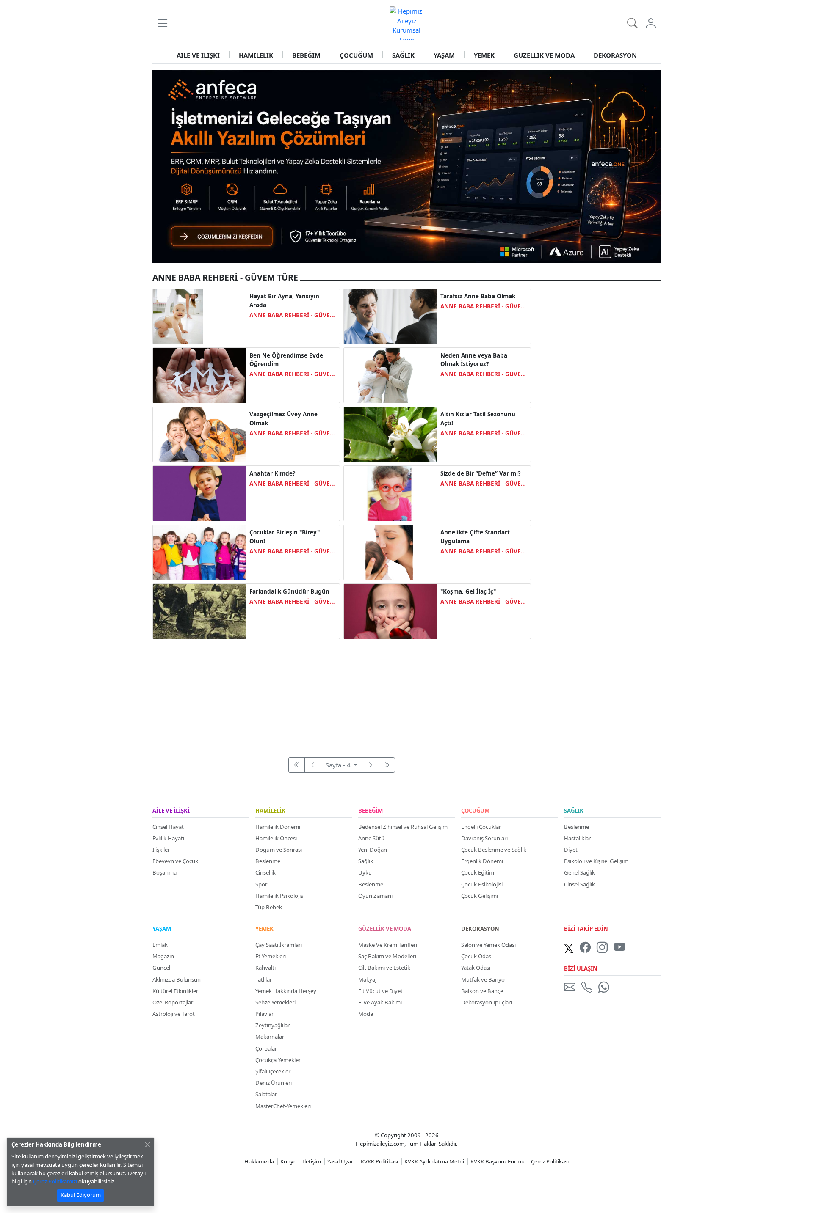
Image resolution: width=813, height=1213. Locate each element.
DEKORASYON (615, 55)
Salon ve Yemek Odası (488, 945)
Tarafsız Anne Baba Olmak (477, 296)
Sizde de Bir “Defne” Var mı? (480, 473)
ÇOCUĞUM (356, 55)
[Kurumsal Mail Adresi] (571, 987)
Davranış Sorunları (484, 838)
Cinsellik (265, 872)
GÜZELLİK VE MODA (544, 55)
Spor (261, 884)
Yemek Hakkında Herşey (285, 991)
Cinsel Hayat (168, 827)
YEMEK (484, 55)
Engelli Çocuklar (481, 827)
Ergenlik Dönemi (482, 861)
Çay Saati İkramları (278, 945)
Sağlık (365, 861)
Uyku (365, 872)
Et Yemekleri (270, 956)
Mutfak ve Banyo (483, 979)
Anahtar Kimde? (272, 473)
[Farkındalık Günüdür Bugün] (199, 610)
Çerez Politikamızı (55, 1181)
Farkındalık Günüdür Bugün (289, 591)
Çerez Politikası (550, 1161)
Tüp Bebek (268, 907)
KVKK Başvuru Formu (497, 1161)
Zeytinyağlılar (272, 1025)
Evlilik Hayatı (168, 838)
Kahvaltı (265, 967)
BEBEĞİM (306, 55)
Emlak (160, 945)
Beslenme (267, 861)
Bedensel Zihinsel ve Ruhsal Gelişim (403, 827)
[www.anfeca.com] (406, 165)
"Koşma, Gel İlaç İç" (468, 591)
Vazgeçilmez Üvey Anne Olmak (283, 418)
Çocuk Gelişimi (479, 895)
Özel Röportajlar (172, 1002)
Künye (288, 1161)
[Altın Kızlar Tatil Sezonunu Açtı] (390, 433)
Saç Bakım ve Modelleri (387, 956)
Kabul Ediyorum (81, 1195)
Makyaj (367, 979)
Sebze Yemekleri (275, 1002)
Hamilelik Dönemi (277, 827)
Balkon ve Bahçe (482, 991)
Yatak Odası (475, 967)
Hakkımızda (259, 1161)
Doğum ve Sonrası (278, 849)
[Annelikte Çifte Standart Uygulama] (390, 551)
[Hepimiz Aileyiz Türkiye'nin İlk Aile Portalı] (406, 22)
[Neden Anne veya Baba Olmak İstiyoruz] (390, 374)
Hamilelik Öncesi (276, 838)
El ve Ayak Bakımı (380, 1002)
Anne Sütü (371, 838)
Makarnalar (269, 1036)
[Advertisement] (341, 693)
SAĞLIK (403, 55)
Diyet (571, 849)
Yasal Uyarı (340, 1161)
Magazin (163, 956)
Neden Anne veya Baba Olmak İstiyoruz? (473, 360)
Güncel (161, 967)
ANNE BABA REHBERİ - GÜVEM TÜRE (292, 315)
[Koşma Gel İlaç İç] (390, 610)
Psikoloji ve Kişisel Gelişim (596, 861)
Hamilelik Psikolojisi (279, 895)
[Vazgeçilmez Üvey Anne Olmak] (199, 433)
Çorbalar (266, 1048)
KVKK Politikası (379, 1161)
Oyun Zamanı (375, 895)
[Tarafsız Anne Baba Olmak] (390, 315)
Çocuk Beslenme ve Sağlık (493, 849)
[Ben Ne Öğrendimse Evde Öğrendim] (199, 374)
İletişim (312, 1161)
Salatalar (266, 1094)
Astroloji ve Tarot (173, 1014)
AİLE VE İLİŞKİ (198, 55)
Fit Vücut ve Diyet (380, 991)
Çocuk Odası (476, 956)
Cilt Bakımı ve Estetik (384, 967)
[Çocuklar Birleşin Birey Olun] (199, 551)
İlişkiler (161, 849)
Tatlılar (263, 979)
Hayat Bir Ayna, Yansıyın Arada (284, 300)
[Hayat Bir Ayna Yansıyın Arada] (199, 315)
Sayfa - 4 (339, 765)
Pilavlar (264, 1014)
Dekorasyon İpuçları (486, 1002)
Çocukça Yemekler (278, 1060)
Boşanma (164, 872)
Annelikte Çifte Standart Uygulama (475, 536)
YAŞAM (444, 55)
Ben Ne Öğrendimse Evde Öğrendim (286, 360)
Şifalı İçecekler (272, 1071)
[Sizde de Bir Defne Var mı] (390, 492)
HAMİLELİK (256, 55)
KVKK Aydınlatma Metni (434, 1161)
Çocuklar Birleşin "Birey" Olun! (284, 536)
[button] (162, 23)
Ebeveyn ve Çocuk (175, 861)
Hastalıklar (577, 838)
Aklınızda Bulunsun (176, 979)
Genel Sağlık (579, 872)
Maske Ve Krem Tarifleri (387, 945)
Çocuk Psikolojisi (482, 884)
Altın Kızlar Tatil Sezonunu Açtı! (477, 418)
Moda (365, 1014)
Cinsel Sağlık (579, 884)
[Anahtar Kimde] (199, 492)
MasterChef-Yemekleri (283, 1106)
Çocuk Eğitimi (478, 872)
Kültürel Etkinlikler (175, 991)
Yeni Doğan (372, 849)
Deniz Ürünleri (273, 1082)
